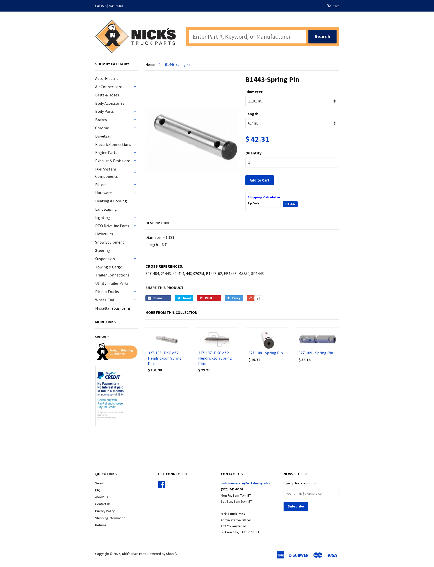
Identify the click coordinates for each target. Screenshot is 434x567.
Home (150, 64)
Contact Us (102, 504)
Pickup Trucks (107, 291)
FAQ (97, 490)
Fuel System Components (106, 172)
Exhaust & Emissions (113, 160)
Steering (102, 250)
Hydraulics (104, 233)
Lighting (102, 217)
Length (251, 113)
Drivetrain (104, 136)
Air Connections (109, 86)
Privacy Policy (105, 511)
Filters (100, 184)
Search (100, 483)
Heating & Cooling (111, 200)
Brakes (101, 119)
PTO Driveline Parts (112, 225)
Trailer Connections (112, 274)
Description (157, 222)
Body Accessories (109, 103)
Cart (335, 6)
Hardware (103, 192)
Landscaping (106, 209)
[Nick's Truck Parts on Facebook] (162, 486)
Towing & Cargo (108, 266)
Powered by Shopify (162, 554)
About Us (101, 497)
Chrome (102, 127)
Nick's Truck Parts (134, 554)
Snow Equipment (109, 242)
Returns (100, 525)
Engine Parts (106, 152)
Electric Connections (113, 144)
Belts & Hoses (107, 94)
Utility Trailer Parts (112, 283)
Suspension (105, 258)
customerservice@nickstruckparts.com (248, 483)
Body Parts (104, 111)
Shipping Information (110, 518)
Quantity (253, 152)
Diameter (253, 91)
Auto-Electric (106, 78)
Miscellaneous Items (113, 308)
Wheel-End (104, 299)
